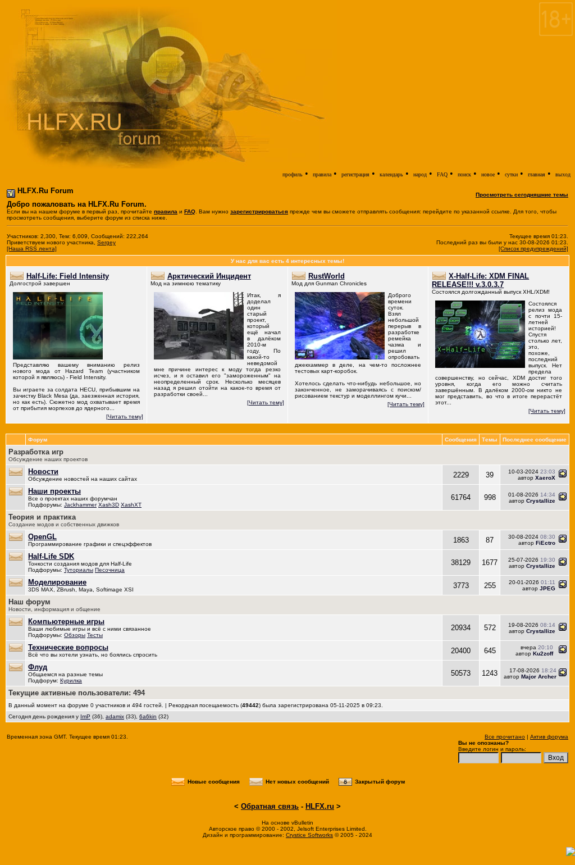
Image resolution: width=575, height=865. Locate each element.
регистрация (355, 174)
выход (563, 174)
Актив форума (549, 737)
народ (420, 174)
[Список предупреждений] (533, 248)
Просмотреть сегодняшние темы (522, 195)
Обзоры (74, 635)
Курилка (71, 680)
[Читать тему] (124, 416)
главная (536, 174)
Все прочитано (505, 737)
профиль (292, 174)
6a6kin (148, 716)
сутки (511, 174)
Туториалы (78, 570)
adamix (115, 716)
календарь (391, 174)
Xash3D (108, 505)
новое (488, 174)
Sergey (106, 242)
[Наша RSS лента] (32, 248)
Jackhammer (80, 505)
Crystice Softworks (309, 835)
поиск (464, 174)
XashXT (131, 505)
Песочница (110, 570)
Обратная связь (270, 806)
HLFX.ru (319, 806)
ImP (85, 716)
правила (322, 174)
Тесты (95, 635)
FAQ (442, 174)
